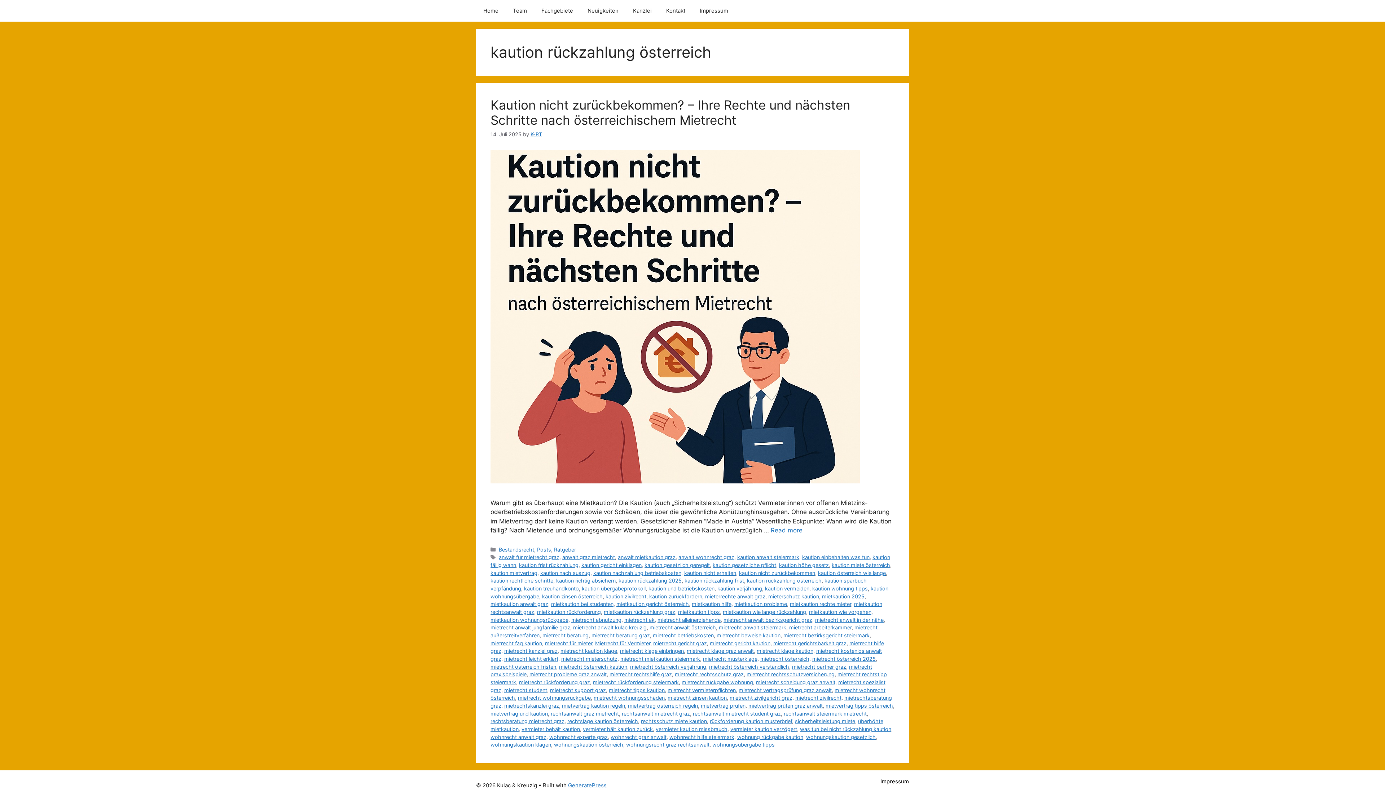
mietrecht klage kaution (785, 651)
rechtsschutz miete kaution (674, 721)
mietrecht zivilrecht (818, 698)
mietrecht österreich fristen (523, 667)
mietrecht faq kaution (516, 643)
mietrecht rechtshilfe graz (641, 674)
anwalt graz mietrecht (588, 557)
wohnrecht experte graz (578, 737)
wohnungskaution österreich (588, 745)
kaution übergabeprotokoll (614, 588)
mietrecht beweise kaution (749, 635)
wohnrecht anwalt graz (518, 737)
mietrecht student (525, 690)
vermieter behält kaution (551, 729)
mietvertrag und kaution (519, 714)
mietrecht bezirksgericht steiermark (826, 635)
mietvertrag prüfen (723, 706)
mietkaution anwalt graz (519, 604)
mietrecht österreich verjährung (668, 667)
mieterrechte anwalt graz (735, 596)
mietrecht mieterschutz (589, 659)
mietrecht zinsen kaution (697, 698)
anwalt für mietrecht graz (529, 557)
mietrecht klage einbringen (652, 651)
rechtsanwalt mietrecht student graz (737, 714)
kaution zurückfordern (675, 596)
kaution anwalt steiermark (768, 557)
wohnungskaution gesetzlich (841, 737)
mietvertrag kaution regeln (593, 706)
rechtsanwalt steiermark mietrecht (825, 714)
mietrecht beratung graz (621, 635)
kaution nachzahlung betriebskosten (637, 573)
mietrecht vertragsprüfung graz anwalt (785, 690)
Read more (787, 530)
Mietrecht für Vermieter (622, 643)
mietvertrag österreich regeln (663, 706)
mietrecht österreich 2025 (844, 659)
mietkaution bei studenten (582, 604)
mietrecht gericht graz (680, 643)
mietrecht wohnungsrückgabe (554, 698)
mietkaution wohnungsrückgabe (529, 620)
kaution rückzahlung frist (714, 580)
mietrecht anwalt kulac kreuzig (610, 627)
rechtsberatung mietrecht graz (527, 721)
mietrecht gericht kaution (740, 643)
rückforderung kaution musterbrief (751, 721)
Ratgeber (565, 549)
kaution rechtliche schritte (522, 580)
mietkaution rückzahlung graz (639, 612)
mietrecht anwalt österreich (683, 627)
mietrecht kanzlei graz (531, 651)
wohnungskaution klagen (521, 745)
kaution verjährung (739, 588)
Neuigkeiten (603, 10)
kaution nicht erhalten (710, 573)
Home (490, 10)
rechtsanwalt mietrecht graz (656, 714)
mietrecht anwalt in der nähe (849, 620)
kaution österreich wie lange (852, 573)
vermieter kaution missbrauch (691, 729)
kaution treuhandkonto (551, 588)
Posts (544, 549)
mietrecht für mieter (568, 643)
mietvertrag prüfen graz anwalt (785, 706)
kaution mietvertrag (514, 573)
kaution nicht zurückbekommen (777, 573)
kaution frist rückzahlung (549, 565)
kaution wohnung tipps (840, 588)
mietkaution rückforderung (569, 612)
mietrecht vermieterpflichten (702, 690)
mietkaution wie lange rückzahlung (764, 612)
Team (520, 10)
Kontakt (675, 10)
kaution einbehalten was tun (836, 557)
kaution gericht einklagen (611, 565)
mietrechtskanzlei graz (531, 706)
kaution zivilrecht (626, 596)
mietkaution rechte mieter (820, 604)
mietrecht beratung (565, 635)
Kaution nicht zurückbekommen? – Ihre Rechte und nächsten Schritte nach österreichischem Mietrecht (670, 112)
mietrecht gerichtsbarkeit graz (810, 643)
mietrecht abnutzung (596, 620)
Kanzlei (642, 10)
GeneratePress (587, 785)
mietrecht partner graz (819, 667)
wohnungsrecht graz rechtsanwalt (667, 745)
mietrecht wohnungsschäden (629, 698)
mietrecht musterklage (730, 659)
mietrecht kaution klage (588, 651)
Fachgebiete (557, 10)
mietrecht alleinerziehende (689, 620)
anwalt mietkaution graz (647, 557)
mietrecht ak (639, 620)
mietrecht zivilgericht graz (761, 698)
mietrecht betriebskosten (683, 635)
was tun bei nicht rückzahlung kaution (845, 729)
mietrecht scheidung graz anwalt (795, 682)
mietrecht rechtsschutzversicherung (791, 674)
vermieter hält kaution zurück (618, 729)
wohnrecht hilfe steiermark (701, 737)
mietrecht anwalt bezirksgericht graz (768, 620)
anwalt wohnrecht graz (706, 557)
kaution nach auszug (565, 573)
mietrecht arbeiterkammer (820, 627)
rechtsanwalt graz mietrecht (585, 714)
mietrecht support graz (578, 690)
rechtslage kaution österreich (602, 721)
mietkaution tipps (699, 612)
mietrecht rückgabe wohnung (717, 682)
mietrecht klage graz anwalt (720, 651)
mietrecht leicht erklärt (531, 659)
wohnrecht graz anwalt (639, 737)
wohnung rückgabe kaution (770, 737)
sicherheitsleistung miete (825, 721)
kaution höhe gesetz (804, 565)
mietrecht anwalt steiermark (752, 627)
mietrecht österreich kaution (593, 667)
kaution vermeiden (787, 588)
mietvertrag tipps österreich (859, 706)
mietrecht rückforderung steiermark (636, 682)
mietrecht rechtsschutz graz (709, 674)
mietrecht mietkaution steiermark (660, 659)
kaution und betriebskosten (681, 588)
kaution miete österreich (861, 565)
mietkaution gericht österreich (652, 604)
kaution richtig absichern (586, 580)
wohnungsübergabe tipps (743, 745)
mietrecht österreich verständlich (749, 667)
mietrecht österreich (784, 659)
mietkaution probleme (760, 604)
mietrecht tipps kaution (637, 690)
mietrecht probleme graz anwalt (568, 674)
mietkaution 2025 (843, 596)
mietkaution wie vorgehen (840, 612)
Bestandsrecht (516, 549)
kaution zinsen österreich (572, 596)
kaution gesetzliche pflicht (744, 565)
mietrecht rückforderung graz (554, 682)
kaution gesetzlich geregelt (677, 565)
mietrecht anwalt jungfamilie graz (530, 627)
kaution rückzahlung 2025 (650, 580)
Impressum (714, 10)
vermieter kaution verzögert (763, 729)
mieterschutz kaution (793, 596)
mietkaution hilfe (711, 604)
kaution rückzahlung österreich (784, 580)
